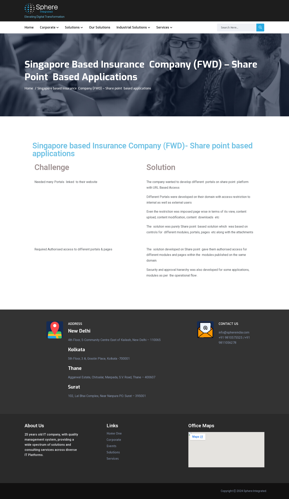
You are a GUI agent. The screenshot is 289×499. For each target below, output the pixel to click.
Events (111, 446)
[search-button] (260, 27)
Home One (114, 433)
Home (29, 27)
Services (162, 27)
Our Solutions (99, 27)
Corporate (47, 27)
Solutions (72, 27)
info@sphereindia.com (234, 332)
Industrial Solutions (132, 27)
